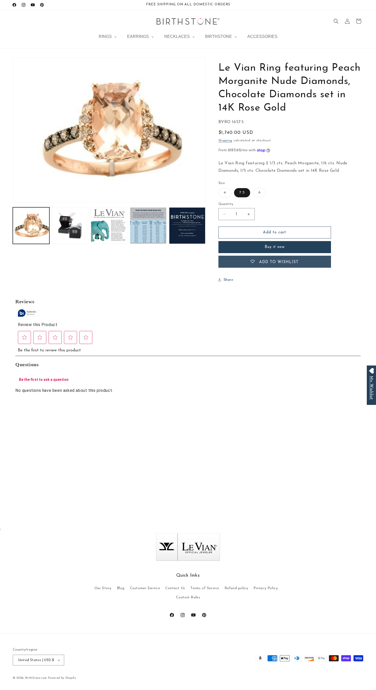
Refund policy (236, 588)
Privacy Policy (265, 588)
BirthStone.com (36, 678)
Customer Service (145, 588)
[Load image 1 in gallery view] (31, 225)
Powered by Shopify (62, 678)
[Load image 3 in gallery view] (109, 225)
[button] (336, 21)
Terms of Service (204, 588)
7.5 (242, 193)
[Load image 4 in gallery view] (148, 225)
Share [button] (228, 280)
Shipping (225, 140)
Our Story (103, 588)
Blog (121, 588)
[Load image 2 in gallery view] (70, 225)
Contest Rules (188, 597)
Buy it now (275, 247)
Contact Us (175, 588)
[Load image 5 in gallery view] (187, 225)
